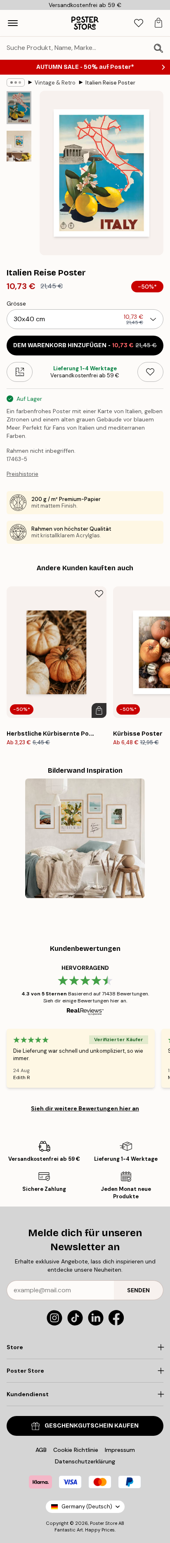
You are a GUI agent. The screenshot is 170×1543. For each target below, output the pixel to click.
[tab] (139, 23)
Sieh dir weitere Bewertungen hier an (85, 1108)
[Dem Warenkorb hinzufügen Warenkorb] (99, 710)
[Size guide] (20, 372)
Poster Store (103, 1523)
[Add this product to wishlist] (150, 372)
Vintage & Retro (55, 82)
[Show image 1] (19, 107)
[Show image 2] (19, 146)
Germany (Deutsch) (86, 1506)
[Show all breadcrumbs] (16, 82)
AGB (41, 1450)
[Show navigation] (12, 23)
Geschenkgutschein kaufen (92, 1425)
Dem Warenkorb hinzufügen (85, 345)
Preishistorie (22, 473)
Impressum (120, 1450)
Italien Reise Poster (110, 82)
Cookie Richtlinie (75, 1450)
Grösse (16, 303)
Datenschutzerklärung (85, 1461)
